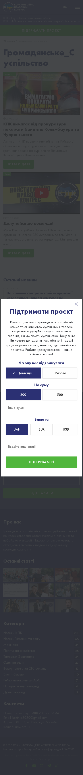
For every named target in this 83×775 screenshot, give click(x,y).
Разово (60, 372)
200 (23, 394)
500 (60, 394)
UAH (17, 429)
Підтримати (41, 462)
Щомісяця (24, 372)
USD (66, 429)
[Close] (76, 304)
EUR (41, 429)
